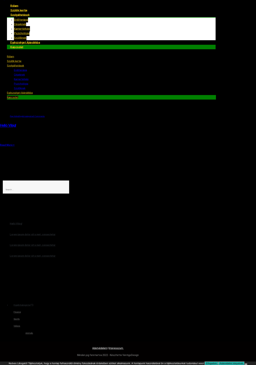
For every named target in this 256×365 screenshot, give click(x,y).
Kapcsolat (16, 47)
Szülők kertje (14, 61)
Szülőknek (19, 88)
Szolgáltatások (19, 14)
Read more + (7, 145)
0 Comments (39, 116)
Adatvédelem (99, 348)
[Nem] (246, 364)
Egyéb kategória (26, 116)
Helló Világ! (8, 125)
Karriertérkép (22, 28)
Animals (29, 333)
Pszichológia (21, 83)
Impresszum (116, 348)
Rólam (10, 56)
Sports (17, 319)
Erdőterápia (21, 19)
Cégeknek (20, 24)
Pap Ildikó (14, 116)
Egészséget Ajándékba (20, 92)
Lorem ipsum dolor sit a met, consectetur (33, 234)
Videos (17, 326)
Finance (17, 312)
